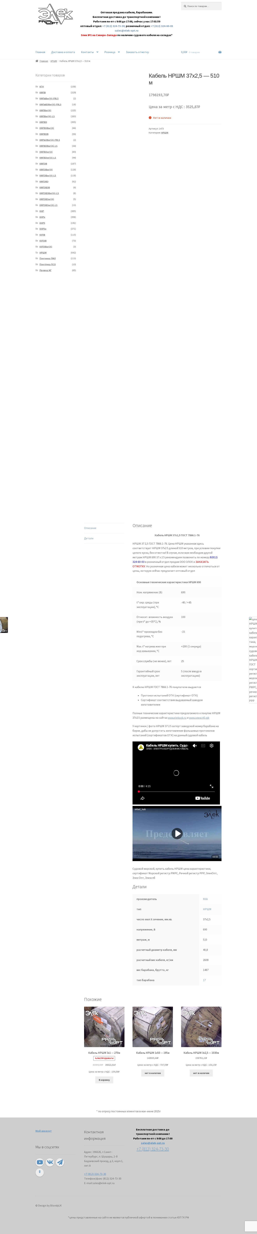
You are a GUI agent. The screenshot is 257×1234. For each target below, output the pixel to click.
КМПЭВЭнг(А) (47, 199)
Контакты (87, 52)
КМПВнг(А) (45, 110)
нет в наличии (153, 1073)
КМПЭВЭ (44, 181)
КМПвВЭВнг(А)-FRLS (50, 104)
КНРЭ (42, 223)
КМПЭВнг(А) (46, 169)
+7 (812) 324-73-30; (114, 26)
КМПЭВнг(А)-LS (48, 175)
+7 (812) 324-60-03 (162, 26)
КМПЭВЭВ (45, 187)
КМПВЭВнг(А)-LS (49, 145)
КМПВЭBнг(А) (47, 128)
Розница (109, 52)
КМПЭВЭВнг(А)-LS (49, 193)
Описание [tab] (90, 528)
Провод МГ (46, 270)
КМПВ (43, 92)
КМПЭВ (43, 163)
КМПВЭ (43, 122)
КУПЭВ (43, 240)
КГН (42, 86)
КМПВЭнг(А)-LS (48, 157)
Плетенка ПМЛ (48, 258)
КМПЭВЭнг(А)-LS (49, 205)
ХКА (205, 899)
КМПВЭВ (44, 134)
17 (204, 980)
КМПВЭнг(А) (46, 151)
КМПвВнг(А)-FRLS (49, 98)
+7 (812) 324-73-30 (95, 1174)
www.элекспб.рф (199, 717)
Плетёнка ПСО (48, 264)
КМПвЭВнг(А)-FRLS (50, 140)
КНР (42, 211)
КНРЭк (43, 228)
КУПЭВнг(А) (46, 246)
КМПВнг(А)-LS (47, 116)
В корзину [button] (104, 1079)
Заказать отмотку (137, 52)
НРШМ (54, 61)
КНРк (42, 217)
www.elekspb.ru (177, 717)
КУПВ (42, 234)
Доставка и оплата (63, 52)
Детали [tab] (88, 538)
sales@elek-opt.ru (126, 30)
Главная (40, 52)
